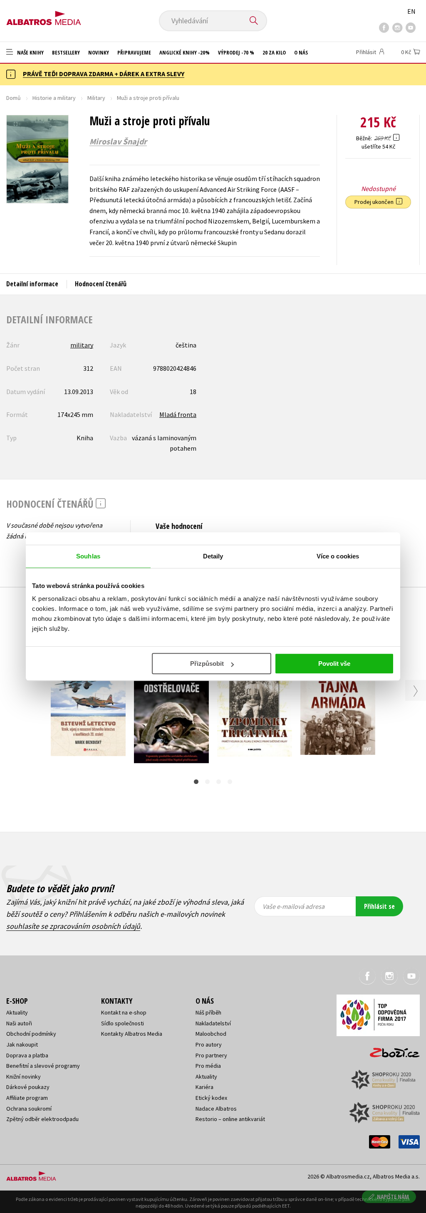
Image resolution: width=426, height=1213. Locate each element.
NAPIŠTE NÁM (393, 1197)
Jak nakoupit (22, 1044)
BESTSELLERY (66, 52)
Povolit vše (334, 663)
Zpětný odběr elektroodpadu (42, 1119)
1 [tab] (196, 781)
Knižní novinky (23, 1076)
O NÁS (301, 52)
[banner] (43, 15)
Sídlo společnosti (122, 1023)
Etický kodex (211, 1097)
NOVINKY (98, 52)
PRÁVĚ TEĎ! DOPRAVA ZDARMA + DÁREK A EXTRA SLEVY (103, 73)
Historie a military (54, 98)
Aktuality (17, 1012)
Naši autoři (19, 1023)
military (81, 345)
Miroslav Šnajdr (118, 141)
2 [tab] (207, 781)
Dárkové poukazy (28, 1087)
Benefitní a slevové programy (43, 1065)
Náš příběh (208, 1012)
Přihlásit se (379, 906)
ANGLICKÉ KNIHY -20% (184, 52)
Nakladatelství (213, 1023)
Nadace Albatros (216, 1108)
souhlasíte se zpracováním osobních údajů (73, 926)
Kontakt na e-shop (123, 1012)
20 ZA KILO (274, 52)
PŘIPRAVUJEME (134, 52)
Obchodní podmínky (31, 1033)
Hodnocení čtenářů (100, 283)
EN (411, 11)
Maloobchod (211, 1033)
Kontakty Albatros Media (131, 1033)
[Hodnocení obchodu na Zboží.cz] (391, 1050)
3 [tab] (218, 781)
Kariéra (204, 1087)
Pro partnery (211, 1055)
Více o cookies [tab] (338, 556)
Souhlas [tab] (88, 556)
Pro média (208, 1065)
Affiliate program (27, 1097)
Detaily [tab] (213, 556)
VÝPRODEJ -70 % (236, 52)
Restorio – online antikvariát (230, 1119)
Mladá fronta (177, 414)
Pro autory (209, 1044)
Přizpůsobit (207, 663)
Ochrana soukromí (29, 1108)
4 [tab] (230, 781)
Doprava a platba (27, 1055)
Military (96, 98)
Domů (13, 98)
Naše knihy (30, 52)
